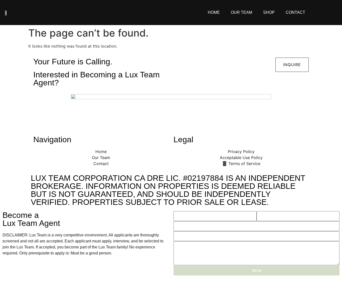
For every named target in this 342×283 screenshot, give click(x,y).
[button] (292, 65)
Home (214, 12)
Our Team (241, 12)
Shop (269, 12)
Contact (295, 12)
